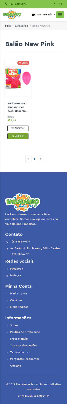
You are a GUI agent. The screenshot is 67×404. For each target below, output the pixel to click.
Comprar (19, 136)
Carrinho (16, 300)
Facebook (16, 268)
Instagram (16, 275)
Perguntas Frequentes (24, 359)
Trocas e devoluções (23, 345)
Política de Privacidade (25, 332)
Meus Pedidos (19, 307)
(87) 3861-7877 (17, 4)
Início (8, 25)
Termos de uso (19, 352)
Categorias (21, 25)
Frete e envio (19, 338)
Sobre (14, 325)
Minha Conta (18, 293)
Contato (15, 365)
